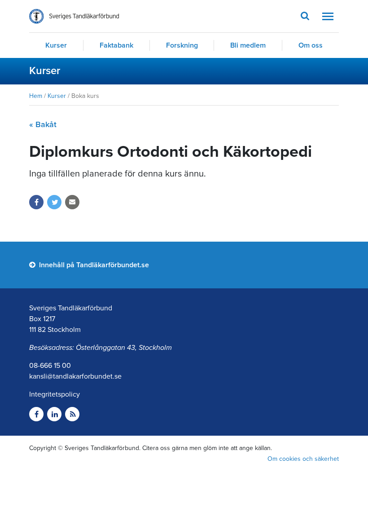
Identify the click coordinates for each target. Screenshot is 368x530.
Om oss (310, 45)
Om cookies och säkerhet (303, 459)
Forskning (182, 45)
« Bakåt (43, 124)
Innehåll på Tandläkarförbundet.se (93, 265)
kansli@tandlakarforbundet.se (75, 376)
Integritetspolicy (54, 394)
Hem (35, 96)
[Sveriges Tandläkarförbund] (74, 16)
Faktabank (116, 45)
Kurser (56, 45)
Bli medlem (248, 45)
